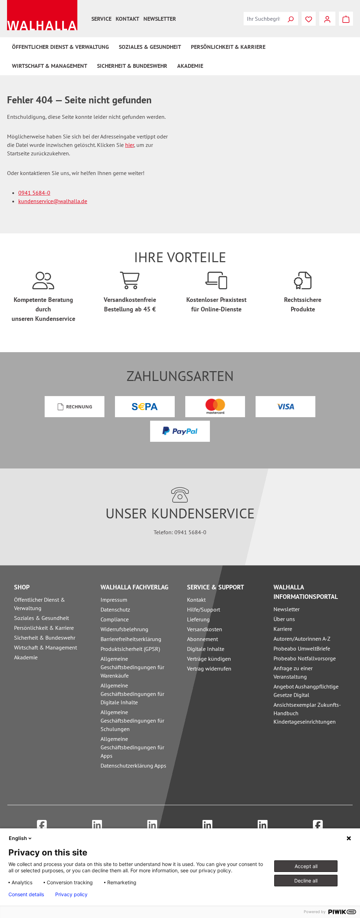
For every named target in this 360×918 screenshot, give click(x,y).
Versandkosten (204, 629)
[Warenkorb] (346, 19)
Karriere (283, 628)
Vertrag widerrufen (209, 668)
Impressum (114, 599)
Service (101, 18)
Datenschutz (115, 609)
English (18, 838)
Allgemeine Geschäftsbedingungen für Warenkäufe (132, 667)
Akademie (26, 657)
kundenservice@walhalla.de (52, 201)
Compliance (115, 619)
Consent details (26, 894)
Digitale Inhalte (205, 648)
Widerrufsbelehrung (124, 629)
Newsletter (159, 18)
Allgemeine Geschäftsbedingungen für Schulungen (132, 720)
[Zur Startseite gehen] (42, 15)
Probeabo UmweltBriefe (302, 648)
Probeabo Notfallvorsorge (305, 658)
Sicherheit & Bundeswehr (44, 637)
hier (129, 144)
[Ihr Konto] (327, 19)
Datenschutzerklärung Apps (133, 765)
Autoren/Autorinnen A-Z (302, 638)
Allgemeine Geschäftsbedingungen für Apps (132, 747)
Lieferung (198, 619)
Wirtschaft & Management (45, 647)
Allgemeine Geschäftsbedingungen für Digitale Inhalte (132, 694)
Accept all (306, 866)
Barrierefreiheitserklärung (131, 638)
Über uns (284, 618)
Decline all (305, 881)
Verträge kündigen (209, 658)
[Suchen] (290, 18)
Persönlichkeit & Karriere (44, 627)
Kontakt (127, 18)
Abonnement (202, 638)
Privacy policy (71, 894)
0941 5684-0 (34, 192)
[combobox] (263, 18)
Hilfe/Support (203, 609)
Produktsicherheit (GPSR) (130, 648)
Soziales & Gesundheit (41, 617)
